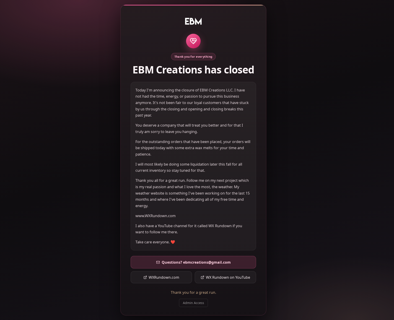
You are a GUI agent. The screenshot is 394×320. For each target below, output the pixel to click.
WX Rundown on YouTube (228, 277)
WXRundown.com (164, 277)
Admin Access (193, 303)
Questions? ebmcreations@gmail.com (196, 262)
